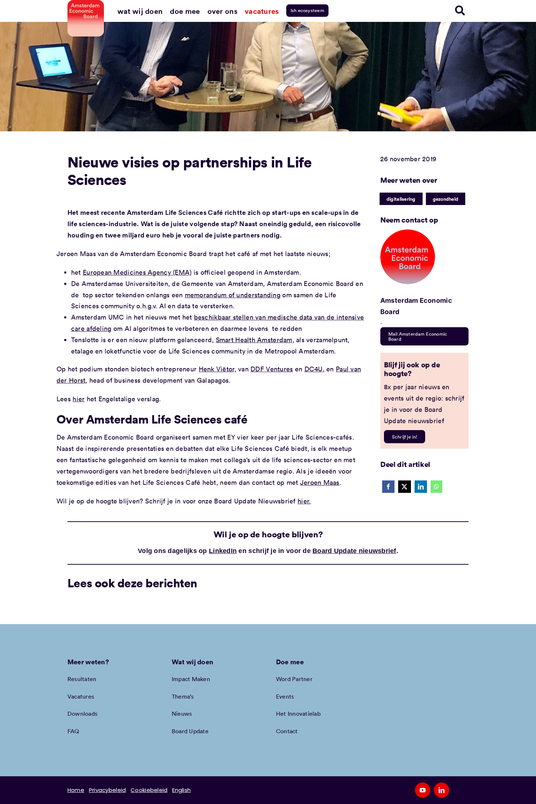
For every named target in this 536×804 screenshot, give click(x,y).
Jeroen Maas (319, 482)
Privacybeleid (107, 790)
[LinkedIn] (421, 487)
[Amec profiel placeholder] (407, 232)
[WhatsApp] (436, 487)
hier (79, 398)
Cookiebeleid (149, 790)
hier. (304, 500)
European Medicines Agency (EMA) (137, 272)
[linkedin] (441, 790)
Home (75, 790)
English (181, 790)
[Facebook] (388, 487)
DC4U (313, 368)
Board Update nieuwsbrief (354, 550)
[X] (404, 487)
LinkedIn (223, 550)
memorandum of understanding (232, 294)
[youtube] (422, 790)
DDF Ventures (271, 368)
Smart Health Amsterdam (254, 339)
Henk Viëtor (216, 368)
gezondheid (446, 199)
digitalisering (401, 199)
